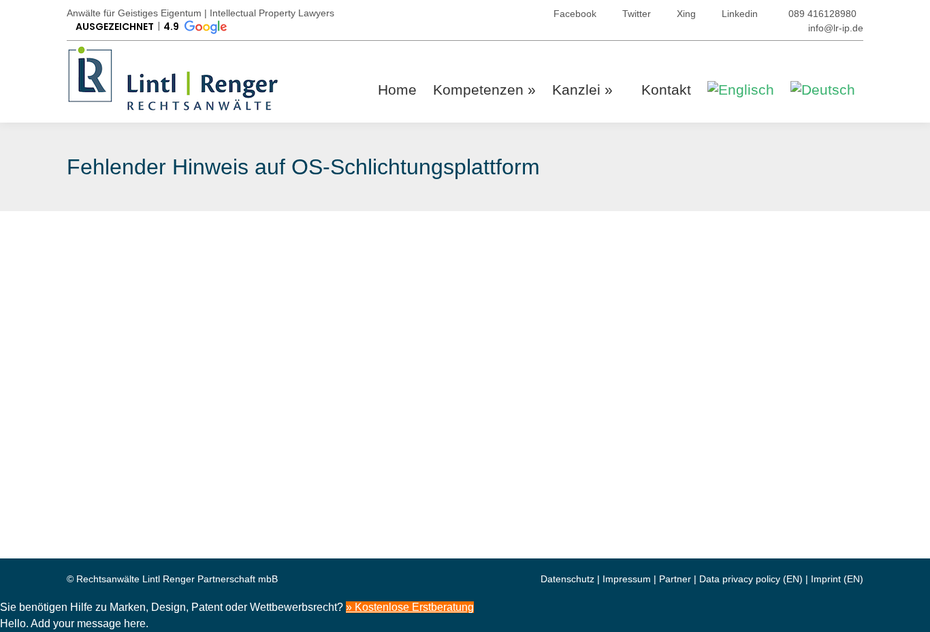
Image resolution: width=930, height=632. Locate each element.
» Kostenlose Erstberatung (410, 607)
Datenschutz (567, 578)
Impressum (627, 578)
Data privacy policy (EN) (751, 578)
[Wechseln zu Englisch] (741, 90)
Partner (675, 578)
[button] (150, 27)
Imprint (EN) (837, 578)
